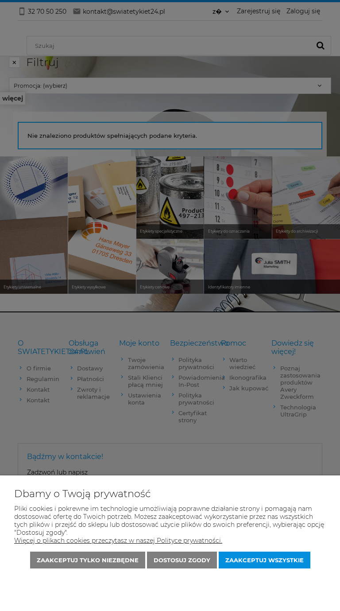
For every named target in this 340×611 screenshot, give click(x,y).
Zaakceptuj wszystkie (264, 560)
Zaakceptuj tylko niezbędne (88, 560)
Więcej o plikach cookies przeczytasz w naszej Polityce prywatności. (118, 541)
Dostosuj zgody (182, 560)
